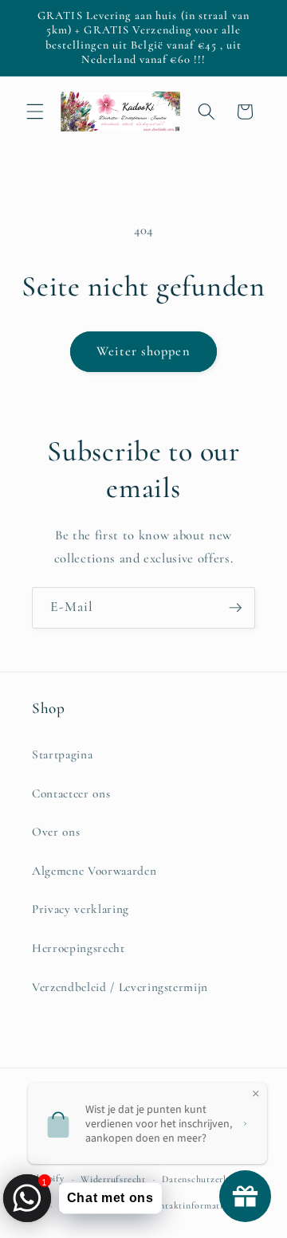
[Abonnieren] (235, 608)
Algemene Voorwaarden (94, 871)
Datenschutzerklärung (208, 1179)
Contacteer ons (71, 793)
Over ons (56, 832)
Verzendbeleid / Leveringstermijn (120, 987)
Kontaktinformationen (195, 1205)
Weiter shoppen (143, 351)
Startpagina (62, 754)
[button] (35, 111)
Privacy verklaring (80, 909)
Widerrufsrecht (113, 1179)
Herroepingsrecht (78, 948)
